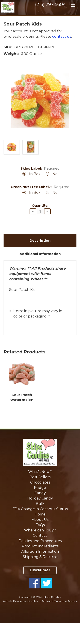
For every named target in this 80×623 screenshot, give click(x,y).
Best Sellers (40, 477)
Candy (40, 493)
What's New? (40, 472)
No (55, 174)
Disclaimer (40, 570)
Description (40, 240)
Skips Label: (40, 168)
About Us (40, 519)
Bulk (40, 504)
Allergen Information (40, 551)
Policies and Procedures (40, 541)
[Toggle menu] (73, 6)
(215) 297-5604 (50, 4)
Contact (40, 535)
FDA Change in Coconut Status (40, 509)
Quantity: (40, 206)
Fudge (40, 488)
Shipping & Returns (40, 557)
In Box (34, 174)
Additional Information (40, 254)
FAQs (40, 525)
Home (40, 514)
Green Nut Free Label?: (40, 187)
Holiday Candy (40, 498)
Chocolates (40, 482)
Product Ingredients (40, 546)
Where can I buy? (40, 530)
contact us (61, 36)
